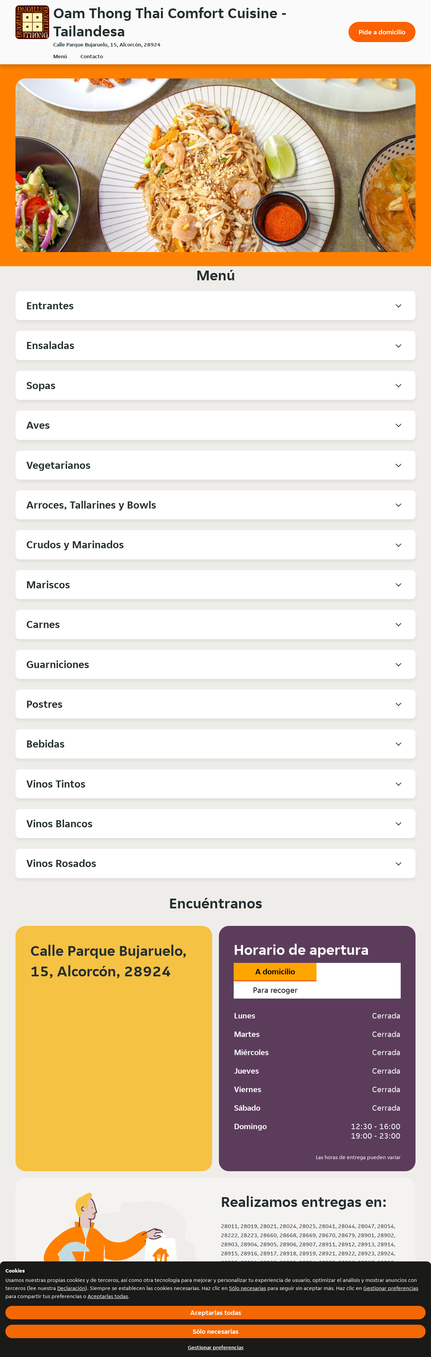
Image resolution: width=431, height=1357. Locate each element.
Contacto (91, 56)
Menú (60, 56)
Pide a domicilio (382, 32)
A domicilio (275, 971)
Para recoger (275, 990)
